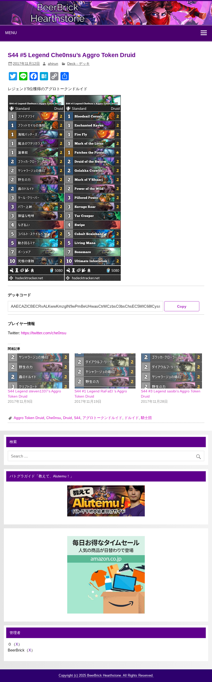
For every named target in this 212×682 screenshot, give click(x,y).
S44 (77, 418)
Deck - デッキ (78, 64)
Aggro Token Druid (29, 418)
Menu (11, 32)
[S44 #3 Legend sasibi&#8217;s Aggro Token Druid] (171, 371)
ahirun (53, 64)
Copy (181, 306)
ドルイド (131, 418)
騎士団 (146, 418)
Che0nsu (53, 418)
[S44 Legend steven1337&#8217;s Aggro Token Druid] (38, 371)
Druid (67, 418)
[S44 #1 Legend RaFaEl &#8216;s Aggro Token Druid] (105, 371)
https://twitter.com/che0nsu (43, 333)
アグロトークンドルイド (102, 418)
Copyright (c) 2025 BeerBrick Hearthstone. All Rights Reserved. (106, 675)
